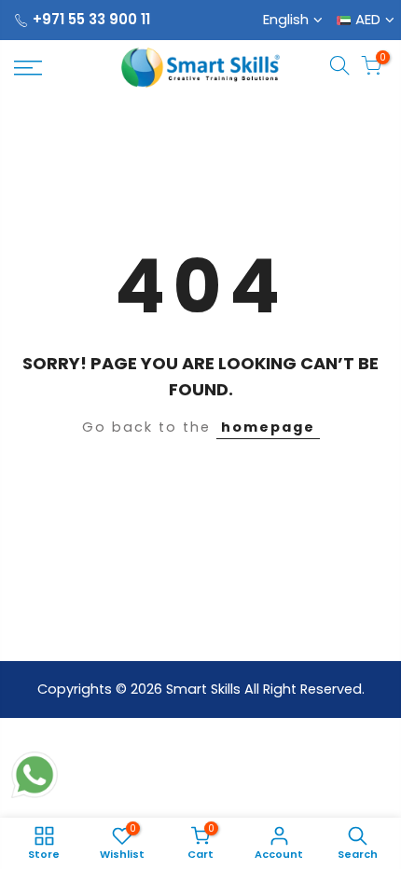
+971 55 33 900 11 (91, 19)
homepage (268, 427)
